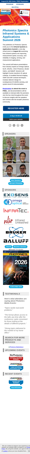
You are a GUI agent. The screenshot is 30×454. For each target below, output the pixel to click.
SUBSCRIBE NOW (16, 286)
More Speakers (16, 180)
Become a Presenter (16, 183)
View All (8, 246)
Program (9, 4)
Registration (7, 88)
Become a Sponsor (20, 246)
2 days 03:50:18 (16, 116)
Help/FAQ (15, 7)
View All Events (16, 387)
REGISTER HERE (16, 108)
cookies (5, 451)
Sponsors (20, 4)
